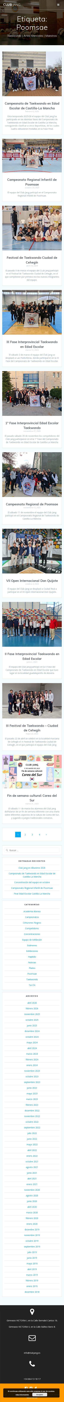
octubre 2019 (32, 1240)
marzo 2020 (32, 1212)
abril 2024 (32, 1048)
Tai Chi (32, 985)
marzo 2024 (32, 1053)
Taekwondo (32, 979)
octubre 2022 (32, 1121)
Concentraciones (32, 934)
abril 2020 (32, 1206)
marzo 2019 (32, 1274)
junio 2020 (32, 1201)
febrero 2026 (32, 1008)
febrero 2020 (32, 1218)
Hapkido (32, 956)
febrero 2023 (32, 1104)
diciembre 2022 (32, 1110)
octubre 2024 (32, 1036)
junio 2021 (32, 1172)
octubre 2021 (32, 1161)
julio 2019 (32, 1252)
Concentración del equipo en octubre (32, 882)
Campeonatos (32, 917)
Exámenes (32, 945)
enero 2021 (32, 1184)
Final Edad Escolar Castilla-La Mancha (32, 893)
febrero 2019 (32, 1280)
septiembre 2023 (32, 1082)
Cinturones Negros (32, 922)
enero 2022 (32, 1155)
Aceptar (39, 1394)
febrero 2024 (32, 1059)
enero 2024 (32, 1065)
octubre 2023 (32, 1076)
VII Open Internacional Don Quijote (32, 581)
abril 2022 (32, 1150)
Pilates (32, 968)
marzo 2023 (32, 1099)
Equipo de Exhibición (32, 939)
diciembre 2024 (32, 1031)
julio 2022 (32, 1133)
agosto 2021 (32, 1167)
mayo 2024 (32, 1042)
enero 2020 (32, 1223)
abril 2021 (32, 1178)
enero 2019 (32, 1286)
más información (22, 1394)
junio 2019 (32, 1257)
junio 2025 (32, 1025)
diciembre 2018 (32, 1291)
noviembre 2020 (32, 1189)
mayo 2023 (32, 1093)
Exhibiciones (32, 951)
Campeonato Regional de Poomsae (32, 504)
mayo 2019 (32, 1263)
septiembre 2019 (32, 1246)
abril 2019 (32, 1269)
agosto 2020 (32, 1195)
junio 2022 (32, 1138)
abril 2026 (32, 1002)
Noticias (32, 962)
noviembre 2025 (32, 1014)
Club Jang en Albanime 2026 (32, 867)
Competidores (32, 928)
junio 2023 (32, 1087)
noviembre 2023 (32, 1070)
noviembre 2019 (32, 1235)
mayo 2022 (32, 1144)
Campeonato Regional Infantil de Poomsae (32, 888)
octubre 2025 (32, 1019)
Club (12, 4)
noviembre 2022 (32, 1116)
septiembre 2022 (32, 1127)
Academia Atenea (32, 911)
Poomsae (32, 973)
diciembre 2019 (32, 1229)
